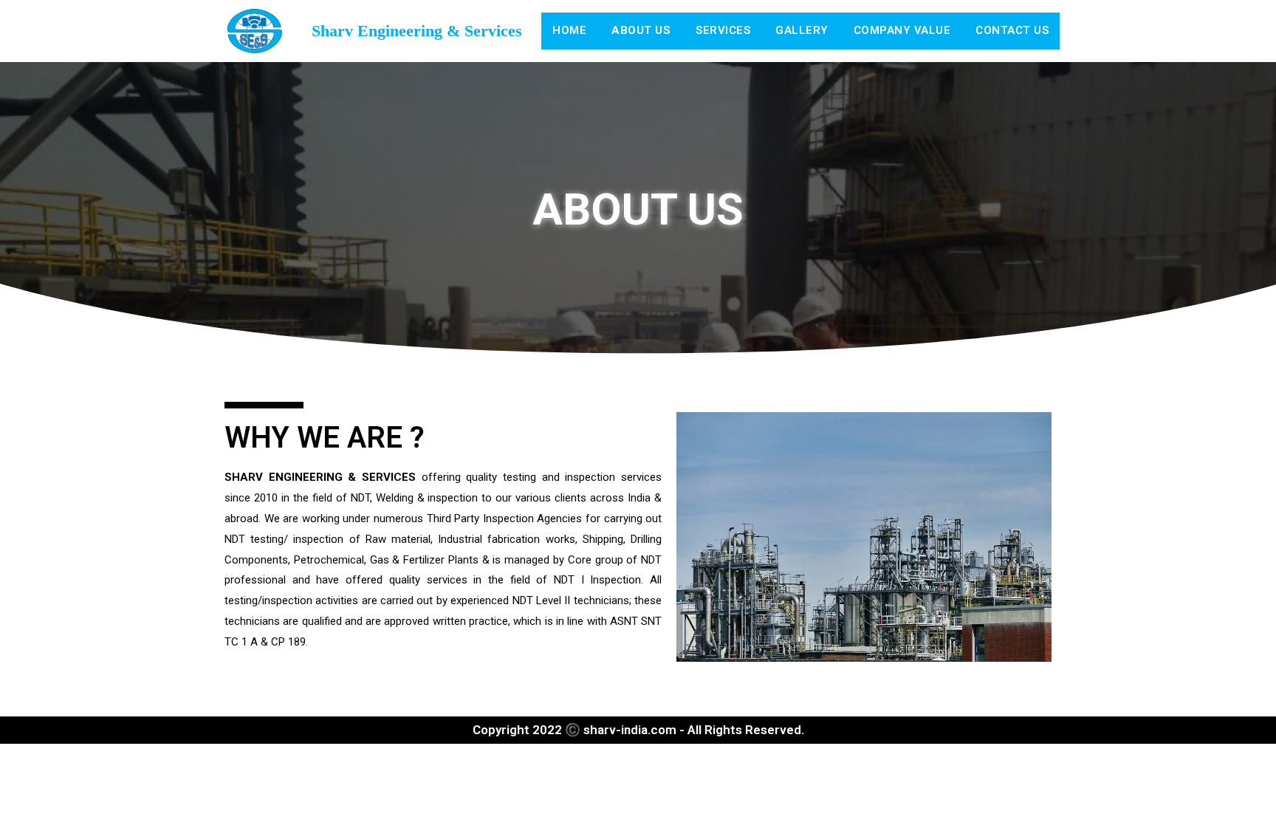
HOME (569, 30)
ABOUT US (640, 30)
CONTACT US (1012, 30)
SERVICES (723, 30)
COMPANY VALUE (902, 30)
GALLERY (802, 30)
